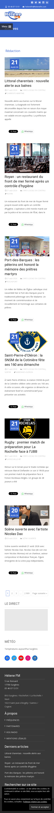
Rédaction (12, 51)
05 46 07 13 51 (11, 688)
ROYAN (10, 193)
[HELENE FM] (11, 15)
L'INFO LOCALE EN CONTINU (34, 90)
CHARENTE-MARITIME (15, 93)
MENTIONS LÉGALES (16, 738)
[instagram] (43, 3)
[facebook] (32, 3)
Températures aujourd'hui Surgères (21, 649)
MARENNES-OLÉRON (24, 372)
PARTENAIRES (13, 726)
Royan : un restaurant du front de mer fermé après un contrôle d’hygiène (27, 181)
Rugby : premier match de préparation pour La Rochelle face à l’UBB (25, 447)
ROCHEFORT (12, 281)
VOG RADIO (11, 732)
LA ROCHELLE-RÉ (14, 459)
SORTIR (8, 372)
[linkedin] (47, 3)
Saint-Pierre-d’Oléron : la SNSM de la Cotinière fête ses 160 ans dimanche (25, 360)
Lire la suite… (12, 124)
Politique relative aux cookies (35, 801)
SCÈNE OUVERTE (29, 538)
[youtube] (39, 3)
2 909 (27, 593)
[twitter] (35, 3)
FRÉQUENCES (12, 720)
